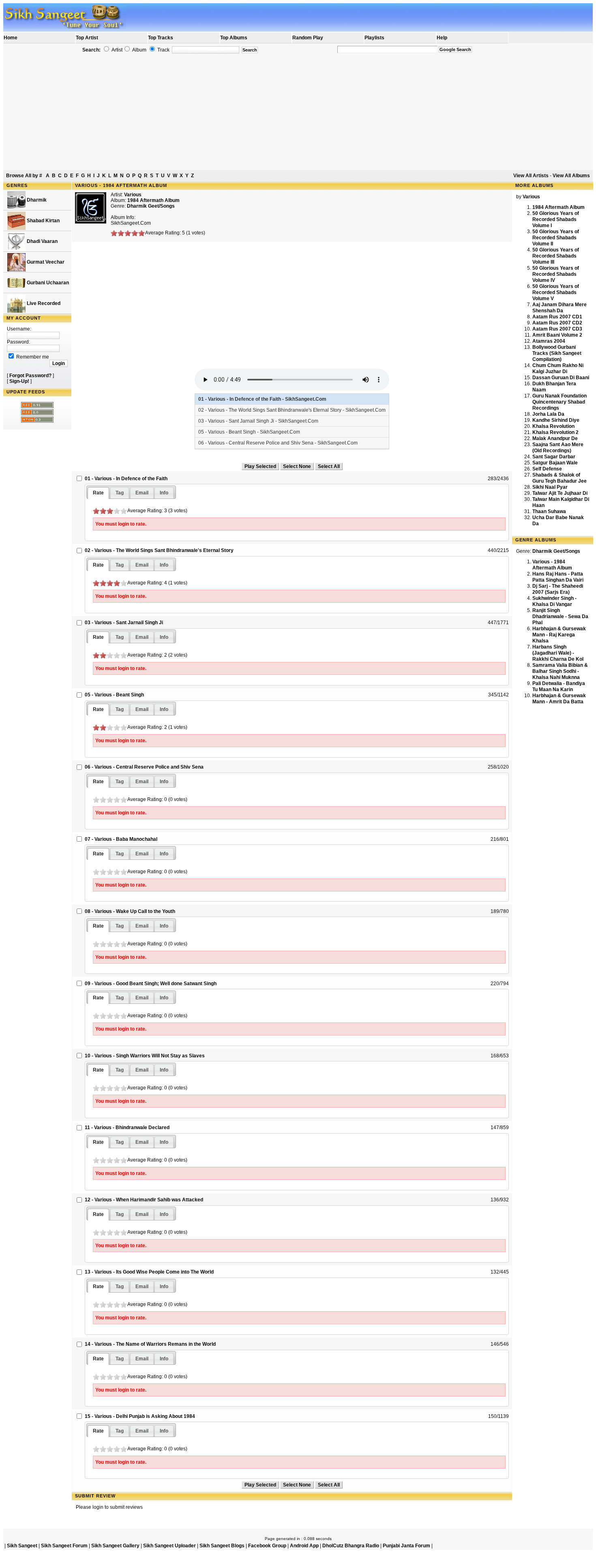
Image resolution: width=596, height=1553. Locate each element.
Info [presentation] (164, 493)
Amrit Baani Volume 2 (557, 335)
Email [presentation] (141, 493)
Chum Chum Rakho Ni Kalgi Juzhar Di (557, 368)
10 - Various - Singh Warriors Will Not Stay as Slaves (145, 1056)
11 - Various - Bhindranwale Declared (127, 1127)
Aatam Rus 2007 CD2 (557, 323)
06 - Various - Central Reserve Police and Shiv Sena (144, 767)
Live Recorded (43, 303)
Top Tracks (160, 38)
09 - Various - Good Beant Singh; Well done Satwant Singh (151, 983)
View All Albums (571, 175)
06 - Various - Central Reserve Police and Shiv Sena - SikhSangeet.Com (278, 443)
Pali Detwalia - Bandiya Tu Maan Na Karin (558, 686)
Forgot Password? (30, 375)
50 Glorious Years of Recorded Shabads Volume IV (555, 274)
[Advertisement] (298, 112)
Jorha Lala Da (548, 414)
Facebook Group (267, 1546)
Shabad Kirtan (43, 220)
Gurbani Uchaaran (47, 283)
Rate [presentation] (98, 493)
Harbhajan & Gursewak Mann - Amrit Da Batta (559, 699)
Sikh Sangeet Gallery (115, 1546)
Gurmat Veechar (45, 262)
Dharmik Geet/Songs (151, 206)
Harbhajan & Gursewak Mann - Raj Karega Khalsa (559, 635)
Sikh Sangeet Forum (64, 1546)
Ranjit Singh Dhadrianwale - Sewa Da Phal (560, 616)
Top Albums (233, 38)
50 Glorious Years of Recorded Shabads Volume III (555, 256)
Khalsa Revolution (553, 426)
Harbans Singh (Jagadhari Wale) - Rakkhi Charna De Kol (557, 653)
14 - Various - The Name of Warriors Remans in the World (150, 1344)
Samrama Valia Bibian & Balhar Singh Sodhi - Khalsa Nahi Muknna (560, 671)
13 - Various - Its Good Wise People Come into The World (149, 1272)
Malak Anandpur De (555, 438)
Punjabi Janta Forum (406, 1546)
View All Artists (531, 175)
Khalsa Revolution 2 (555, 432)
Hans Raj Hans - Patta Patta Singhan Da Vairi (557, 577)
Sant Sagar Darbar (553, 457)
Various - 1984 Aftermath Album (552, 565)
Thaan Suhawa (549, 511)
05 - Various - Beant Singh (114, 695)
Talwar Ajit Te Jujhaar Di (559, 493)
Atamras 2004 (548, 341)
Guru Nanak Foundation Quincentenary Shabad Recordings (559, 402)
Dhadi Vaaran (42, 241)
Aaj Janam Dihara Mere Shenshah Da (559, 308)
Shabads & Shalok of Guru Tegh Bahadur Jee (559, 478)
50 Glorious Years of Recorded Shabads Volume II (555, 238)
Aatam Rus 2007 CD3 (557, 329)
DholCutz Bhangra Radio (350, 1546)
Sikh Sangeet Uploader (169, 1546)
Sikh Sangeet (22, 1546)
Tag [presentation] (120, 493)
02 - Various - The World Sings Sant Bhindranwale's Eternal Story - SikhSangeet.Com (292, 410)
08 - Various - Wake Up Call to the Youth (130, 911)
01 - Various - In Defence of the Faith (126, 478)
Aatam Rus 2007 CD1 (557, 317)
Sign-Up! (19, 381)
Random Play (307, 38)
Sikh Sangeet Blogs (221, 1546)
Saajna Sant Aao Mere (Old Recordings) (557, 447)
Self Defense (547, 469)
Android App (304, 1546)
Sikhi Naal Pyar (550, 487)
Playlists (374, 38)
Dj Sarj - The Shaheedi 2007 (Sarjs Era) (557, 589)
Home (10, 38)
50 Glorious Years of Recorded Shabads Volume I (555, 219)
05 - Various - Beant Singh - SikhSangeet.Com (249, 432)
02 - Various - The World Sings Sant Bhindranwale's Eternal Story (159, 550)
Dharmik (36, 200)
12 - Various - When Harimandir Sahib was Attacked (144, 1200)
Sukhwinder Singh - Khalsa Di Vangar (554, 601)
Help (442, 38)
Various (132, 195)
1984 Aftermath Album (558, 207)
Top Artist (87, 38)
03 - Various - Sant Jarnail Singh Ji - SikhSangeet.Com (258, 421)
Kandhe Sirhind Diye (555, 420)
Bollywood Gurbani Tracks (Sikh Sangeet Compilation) (556, 353)
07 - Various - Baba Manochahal (121, 839)
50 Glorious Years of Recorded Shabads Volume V (555, 292)
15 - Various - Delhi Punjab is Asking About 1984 (140, 1416)
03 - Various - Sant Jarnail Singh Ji (124, 622)
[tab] (98, 493)
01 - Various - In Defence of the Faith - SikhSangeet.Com (262, 399)
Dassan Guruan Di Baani (560, 377)
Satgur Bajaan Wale (555, 463)
